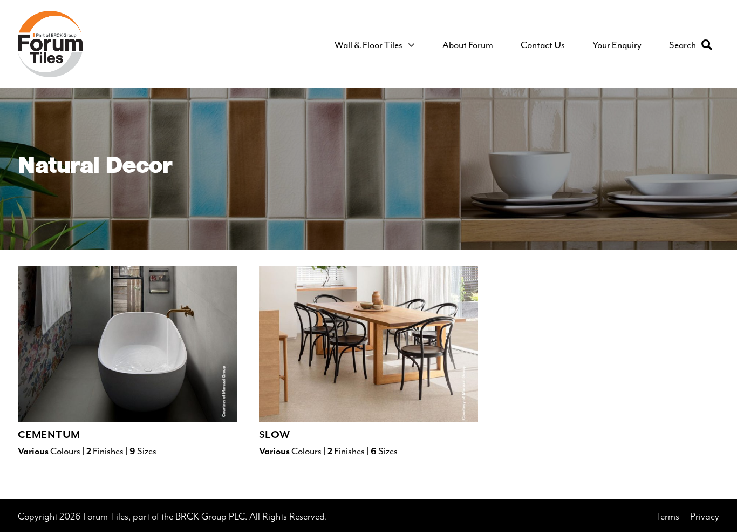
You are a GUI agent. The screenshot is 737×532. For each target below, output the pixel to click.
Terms (667, 516)
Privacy (704, 516)
